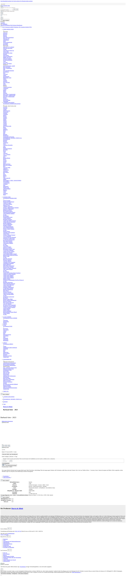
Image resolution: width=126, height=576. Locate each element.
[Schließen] (2, 444)
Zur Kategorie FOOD (7, 326)
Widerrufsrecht (6, 542)
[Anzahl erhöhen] (11, 461)
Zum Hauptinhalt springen (6, 1)
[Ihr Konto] (2, 18)
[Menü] (2, 7)
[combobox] (7, 10)
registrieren (5, 24)
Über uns (5, 552)
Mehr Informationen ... (76, 572)
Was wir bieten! (6, 554)
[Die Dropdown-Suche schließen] (17, 9)
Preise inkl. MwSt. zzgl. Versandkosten (9, 454)
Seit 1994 (3, 4)
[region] (63, 435)
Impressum (5, 539)
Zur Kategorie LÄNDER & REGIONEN (11, 103)
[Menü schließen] (3, 319)
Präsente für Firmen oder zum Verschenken (12, 557)
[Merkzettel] (1, 16)
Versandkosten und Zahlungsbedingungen (12, 541)
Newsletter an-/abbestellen (8, 547)
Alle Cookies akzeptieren (23, 573)
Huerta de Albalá (7, 406)
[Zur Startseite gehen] (5, 5)
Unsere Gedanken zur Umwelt (9, 559)
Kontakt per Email (7, 546)
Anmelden (3, 22)
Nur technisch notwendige (6, 573)
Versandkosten (23, 566)
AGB (4, 540)
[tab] (6, 476)
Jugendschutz (6, 545)
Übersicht (3, 25)
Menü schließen (6, 20)
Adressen (15, 25)
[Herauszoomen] (3, 446)
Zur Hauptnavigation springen (26, 1)
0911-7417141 (18, 531)
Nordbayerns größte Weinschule (7, 11)
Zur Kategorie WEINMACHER (10, 198)
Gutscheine (5, 558)
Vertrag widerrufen (4, 534)
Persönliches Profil (9, 25)
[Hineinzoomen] (9, 446)
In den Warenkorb (5, 463)
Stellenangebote (6, 561)
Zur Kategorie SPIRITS (8, 344)
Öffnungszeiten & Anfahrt (8, 556)
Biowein (5, 555)
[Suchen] (14, 9)
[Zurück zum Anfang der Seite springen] (2, 569)
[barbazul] (5, 422)
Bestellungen (19, 25)
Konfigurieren (14, 573)
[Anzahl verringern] (4, 461)
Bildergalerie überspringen (7, 421)
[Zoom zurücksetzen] (6, 446)
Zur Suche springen (16, 1)
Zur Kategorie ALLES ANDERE (10, 318)
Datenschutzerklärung (7, 543)
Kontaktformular (10, 533)
